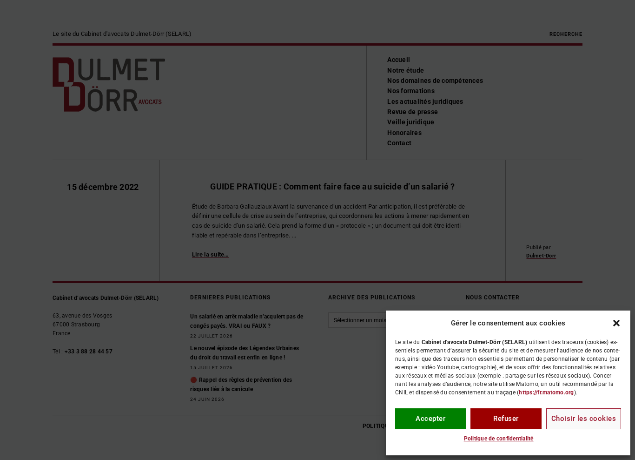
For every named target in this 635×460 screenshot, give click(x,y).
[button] (616, 323)
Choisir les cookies (583, 418)
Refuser (506, 418)
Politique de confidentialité (499, 438)
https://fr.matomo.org (546, 392)
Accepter (430, 418)
